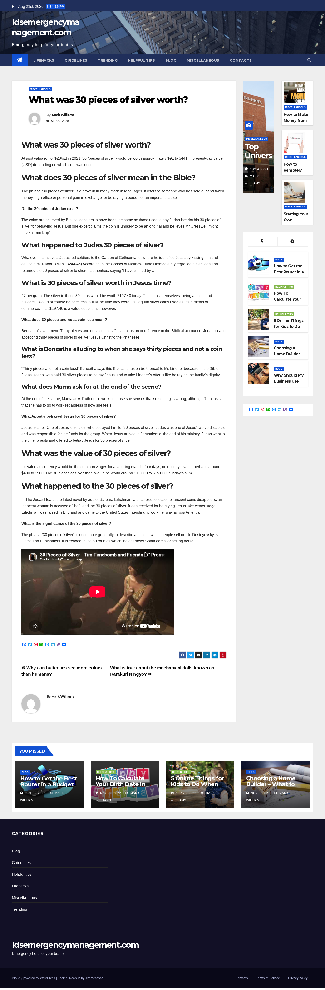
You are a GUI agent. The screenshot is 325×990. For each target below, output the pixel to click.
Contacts (241, 60)
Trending (108, 60)
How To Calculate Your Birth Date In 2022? (120, 784)
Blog (170, 60)
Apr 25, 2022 (185, 793)
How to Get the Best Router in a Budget (48, 781)
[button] (309, 60)
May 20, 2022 (110, 793)
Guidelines (76, 60)
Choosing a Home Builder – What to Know (270, 784)
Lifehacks (43, 60)
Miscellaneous (203, 60)
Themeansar (93, 978)
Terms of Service (268, 978)
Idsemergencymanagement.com (75, 945)
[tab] (262, 242)
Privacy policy (298, 978)
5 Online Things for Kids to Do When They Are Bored (197, 784)
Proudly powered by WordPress (34, 978)
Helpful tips (141, 60)
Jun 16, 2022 (35, 793)
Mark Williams (63, 115)
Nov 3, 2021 (259, 169)
